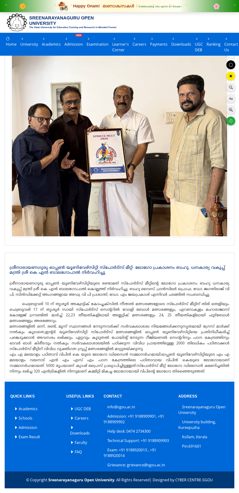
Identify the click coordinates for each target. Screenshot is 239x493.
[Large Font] (230, 109)
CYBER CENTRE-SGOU (194, 479)
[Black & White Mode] (230, 64)
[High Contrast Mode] (230, 76)
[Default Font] (230, 98)
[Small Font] (230, 87)
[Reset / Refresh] (230, 121)
